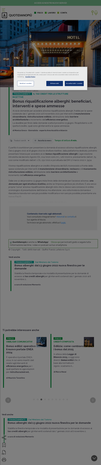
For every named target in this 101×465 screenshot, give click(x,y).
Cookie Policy (30, 77)
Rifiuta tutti (54, 83)
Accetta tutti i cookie (74, 83)
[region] (50, 78)
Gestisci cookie (26, 83)
